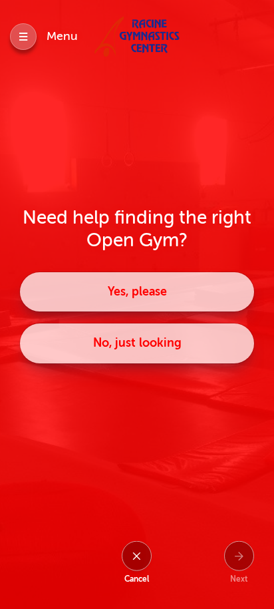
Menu (62, 36)
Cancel (136, 579)
